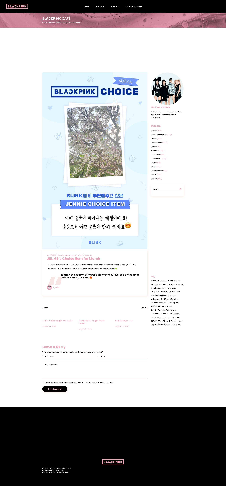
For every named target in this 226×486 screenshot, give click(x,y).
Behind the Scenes (158, 134)
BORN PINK (173, 284)
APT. (180, 281)
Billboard (154, 284)
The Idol (166, 321)
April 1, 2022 (51, 255)
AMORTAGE (172, 281)
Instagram (155, 299)
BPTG (180, 284)
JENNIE (80, 255)
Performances (157, 170)
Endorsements (157, 142)
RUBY (177, 313)
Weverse (88, 255)
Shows (153, 175)
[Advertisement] (113, 45)
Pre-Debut (155, 313)
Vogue (153, 324)
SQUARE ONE (174, 317)
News (153, 166)
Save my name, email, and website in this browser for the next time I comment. (79, 382)
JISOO (169, 299)
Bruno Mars (171, 288)
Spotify (165, 317)
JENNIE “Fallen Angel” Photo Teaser (92, 322)
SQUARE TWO (156, 321)
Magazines (155, 154)
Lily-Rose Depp (157, 303)
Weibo (160, 324)
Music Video (167, 306)
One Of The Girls (158, 310)
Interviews (155, 150)
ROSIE (165, 313)
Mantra (154, 306)
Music (153, 162)
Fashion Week (161, 295)
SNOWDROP (156, 317)
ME (159, 306)
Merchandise (156, 158)
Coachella (162, 292)
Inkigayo (171, 295)
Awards (154, 130)
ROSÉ (171, 313)
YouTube (176, 324)
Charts (154, 138)
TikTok (173, 321)
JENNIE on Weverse (124, 320)
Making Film (173, 303)
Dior (178, 292)
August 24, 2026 (121, 326)
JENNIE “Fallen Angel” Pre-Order (57, 320)
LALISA (176, 299)
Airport (153, 281)
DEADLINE (171, 292)
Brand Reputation (158, 288)
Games (154, 146)
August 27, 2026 (49, 326)
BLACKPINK (163, 284)
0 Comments (63, 255)
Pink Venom (171, 310)
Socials (51, 22)
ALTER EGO (162, 281)
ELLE (152, 295)
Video (180, 321)
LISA (165, 303)
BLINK (57, 287)
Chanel (154, 292)
